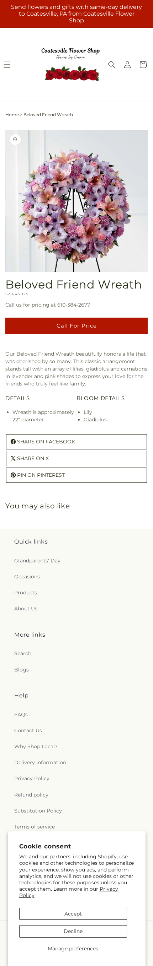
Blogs (21, 670)
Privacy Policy (31, 778)
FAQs (21, 714)
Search (22, 653)
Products (25, 592)
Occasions (27, 576)
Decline (73, 931)
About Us (25, 608)
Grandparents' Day (37, 560)
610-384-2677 (73, 305)
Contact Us (28, 730)
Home (12, 114)
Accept (73, 914)
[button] (112, 64)
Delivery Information (40, 762)
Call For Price (77, 325)
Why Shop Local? (36, 746)
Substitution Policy (38, 811)
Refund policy (31, 795)
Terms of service (34, 827)
